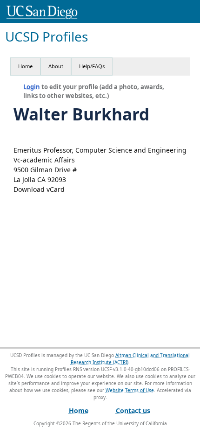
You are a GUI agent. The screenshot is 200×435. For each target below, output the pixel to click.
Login (31, 87)
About (55, 66)
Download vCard (39, 189)
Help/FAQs (92, 66)
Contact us (133, 410)
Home (25, 66)
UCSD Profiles (46, 36)
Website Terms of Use (130, 390)
